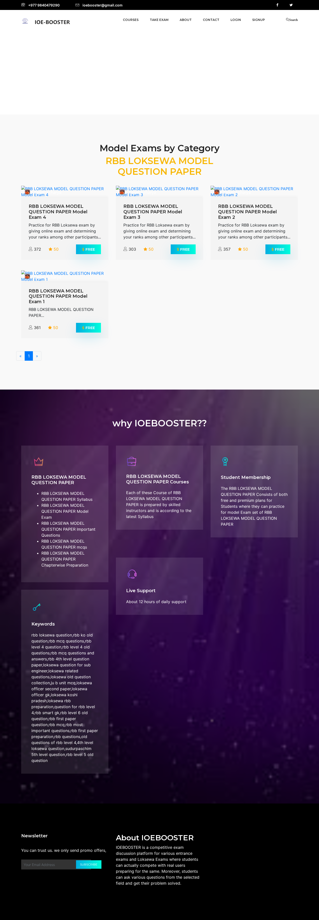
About (186, 20)
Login (236, 20)
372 (37, 249)
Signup (258, 20)
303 (132, 249)
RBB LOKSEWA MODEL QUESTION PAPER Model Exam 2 (247, 212)
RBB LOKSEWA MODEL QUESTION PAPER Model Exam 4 (58, 212)
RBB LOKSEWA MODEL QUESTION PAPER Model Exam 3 (152, 212)
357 (227, 249)
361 (37, 327)
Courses (131, 20)
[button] (159, 20)
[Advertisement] (159, 71)
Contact (211, 20)
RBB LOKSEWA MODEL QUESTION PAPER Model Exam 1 (58, 296)
